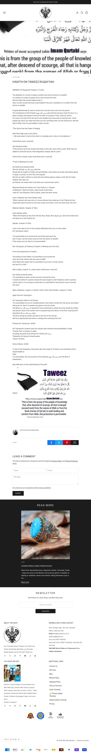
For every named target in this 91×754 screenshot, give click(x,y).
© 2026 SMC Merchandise (66, 740)
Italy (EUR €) (12, 739)
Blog (50, 674)
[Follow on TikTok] (30, 656)
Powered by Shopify (83, 740)
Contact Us (53, 666)
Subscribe (45, 611)
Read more (25, 582)
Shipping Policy (54, 682)
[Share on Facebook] (51, 442)
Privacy (52, 704)
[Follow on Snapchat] (35, 656)
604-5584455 (61, 639)
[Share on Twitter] (59, 442)
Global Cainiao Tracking (57, 700)
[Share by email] (74, 442)
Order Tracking (54, 689)
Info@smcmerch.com (60, 633)
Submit (18, 493)
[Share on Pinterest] (67, 442)
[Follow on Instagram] (15, 656)
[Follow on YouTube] (25, 656)
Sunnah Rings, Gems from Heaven (36, 566)
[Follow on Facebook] (5, 656)
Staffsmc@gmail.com (56, 636)
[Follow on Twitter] (10, 656)
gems (23, 562)
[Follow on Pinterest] (20, 656)
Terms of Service (71, 461)
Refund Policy (54, 678)
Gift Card (52, 670)
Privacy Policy (57, 461)
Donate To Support (10, 702)
